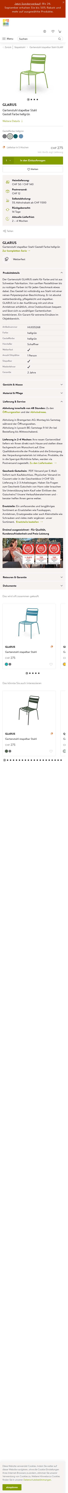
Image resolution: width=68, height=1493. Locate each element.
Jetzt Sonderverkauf (28, 3)
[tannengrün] (6, 749)
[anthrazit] (4, 135)
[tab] (32, 271)
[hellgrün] (10, 135)
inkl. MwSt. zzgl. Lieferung (50, 150)
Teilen (9, 229)
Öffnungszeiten (11, 410)
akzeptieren (12, 1487)
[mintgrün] (62, 749)
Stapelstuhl (19, 47)
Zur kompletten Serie (14, 249)
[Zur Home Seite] (5, 22)
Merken (34, 167)
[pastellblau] (21, 135)
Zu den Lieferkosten (42, 461)
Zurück (8, 47)
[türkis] (6, 662)
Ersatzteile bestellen (28, 520)
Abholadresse (38, 410)
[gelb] (62, 662)
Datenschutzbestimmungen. (37, 1479)
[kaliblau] (15, 135)
